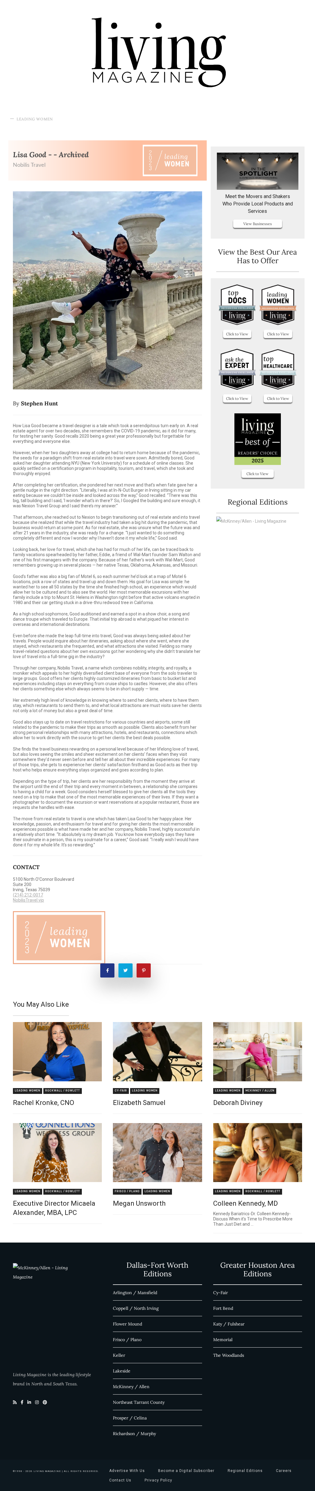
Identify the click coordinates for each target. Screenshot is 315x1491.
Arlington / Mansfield (135, 1292)
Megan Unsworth (139, 1203)
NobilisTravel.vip (28, 900)
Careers (284, 1471)
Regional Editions (245, 1471)
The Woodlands (228, 1355)
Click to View (237, 334)
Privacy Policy (158, 1480)
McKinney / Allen (259, 1090)
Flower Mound (127, 1324)
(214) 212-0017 (28, 894)
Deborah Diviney (237, 1103)
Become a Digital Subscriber (186, 1471)
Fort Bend (223, 1308)
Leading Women (35, 119)
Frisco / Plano (127, 1191)
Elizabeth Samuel (139, 1103)
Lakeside (121, 1371)
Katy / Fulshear (229, 1324)
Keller (119, 1355)
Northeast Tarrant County (139, 1402)
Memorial (223, 1339)
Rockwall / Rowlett (62, 1090)
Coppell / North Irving (136, 1308)
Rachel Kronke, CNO (43, 1103)
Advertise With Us (127, 1471)
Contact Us (120, 1480)
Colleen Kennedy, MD (245, 1203)
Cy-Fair (121, 1090)
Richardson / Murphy (134, 1433)
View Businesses (257, 223)
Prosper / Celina (130, 1418)
